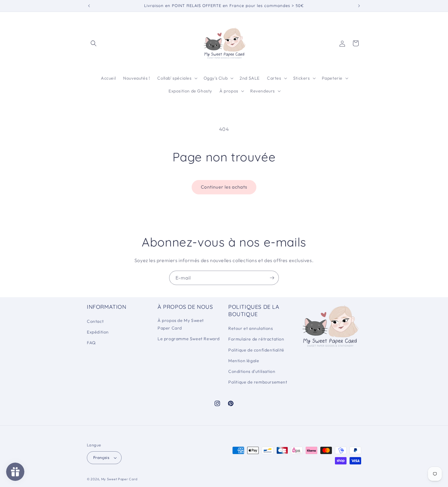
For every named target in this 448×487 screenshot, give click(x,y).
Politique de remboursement (257, 382)
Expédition (98, 332)
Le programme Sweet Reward (189, 338)
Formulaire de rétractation (256, 339)
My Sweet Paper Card (119, 479)
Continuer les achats (224, 187)
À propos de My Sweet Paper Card (181, 324)
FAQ (91, 342)
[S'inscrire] (272, 278)
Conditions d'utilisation (251, 371)
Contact (95, 321)
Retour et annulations (250, 328)
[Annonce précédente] (89, 6)
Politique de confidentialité (256, 350)
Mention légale (243, 360)
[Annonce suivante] (359, 6)
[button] (93, 43)
